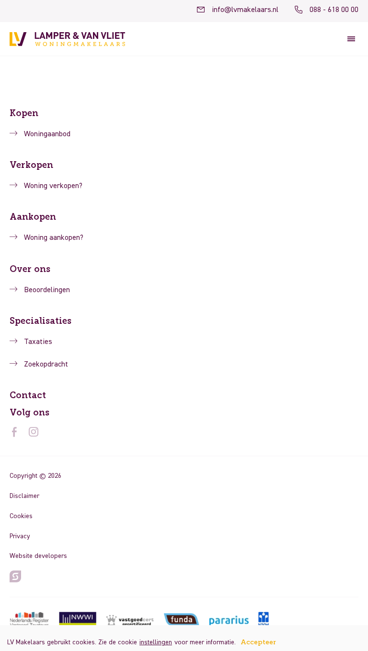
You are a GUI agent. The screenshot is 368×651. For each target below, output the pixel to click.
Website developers (38, 556)
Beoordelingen (47, 290)
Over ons (30, 269)
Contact (28, 395)
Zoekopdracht (46, 364)
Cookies (21, 516)
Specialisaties (40, 321)
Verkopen (31, 165)
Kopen (24, 113)
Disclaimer (24, 496)
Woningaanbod (47, 134)
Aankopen (33, 217)
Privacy (20, 536)
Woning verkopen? (53, 186)
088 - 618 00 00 (334, 10)
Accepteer (258, 642)
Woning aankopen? (53, 238)
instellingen (155, 642)
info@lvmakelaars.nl (245, 10)
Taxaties (38, 342)
